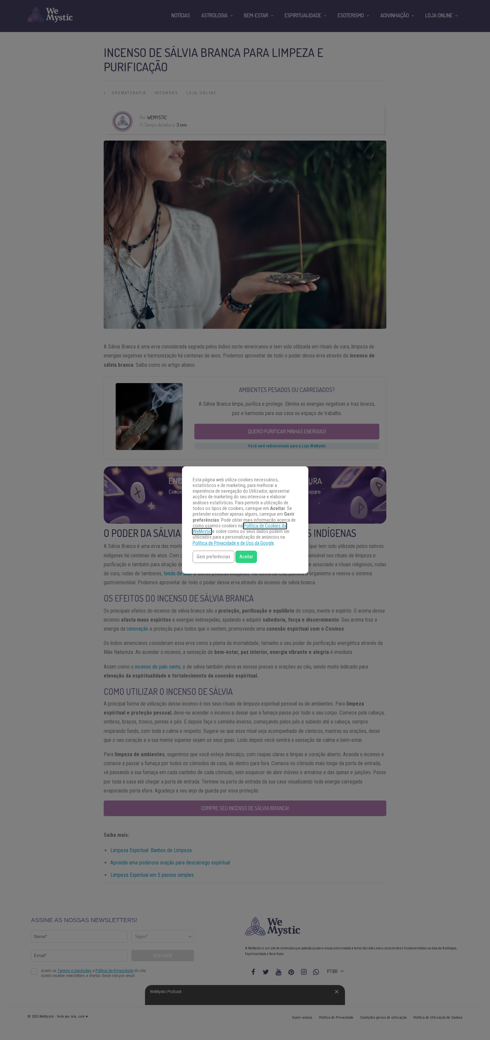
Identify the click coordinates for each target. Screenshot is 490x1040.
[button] (213, 557)
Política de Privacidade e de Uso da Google (233, 543)
